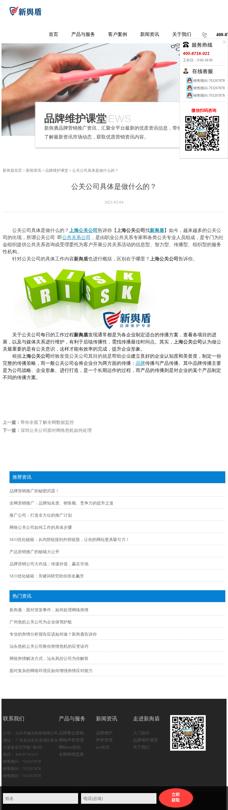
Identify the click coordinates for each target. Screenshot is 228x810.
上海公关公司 (83, 230)
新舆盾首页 (12, 170)
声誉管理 (104, 740)
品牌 (140, 363)
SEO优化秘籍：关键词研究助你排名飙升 (47, 576)
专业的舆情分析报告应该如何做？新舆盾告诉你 (53, 634)
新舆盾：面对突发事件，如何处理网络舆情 (49, 610)
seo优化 (103, 747)
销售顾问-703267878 (209, 81)
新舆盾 (157, 230)
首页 (53, 34)
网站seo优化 (70, 747)
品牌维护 (104, 733)
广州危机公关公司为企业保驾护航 (41, 622)
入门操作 (141, 733)
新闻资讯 (33, 170)
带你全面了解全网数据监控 (47, 422)
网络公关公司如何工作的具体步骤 (41, 527)
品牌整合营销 (71, 733)
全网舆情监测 (71, 754)
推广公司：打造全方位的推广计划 (41, 515)
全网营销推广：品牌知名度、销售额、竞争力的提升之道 (61, 503)
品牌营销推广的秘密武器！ (34, 491)
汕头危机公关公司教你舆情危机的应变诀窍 (49, 646)
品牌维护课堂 (56, 170)
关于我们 (141, 747)
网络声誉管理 (71, 740)
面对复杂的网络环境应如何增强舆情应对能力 (51, 671)
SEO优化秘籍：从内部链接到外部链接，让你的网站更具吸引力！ (70, 539)
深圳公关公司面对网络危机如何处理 (56, 430)
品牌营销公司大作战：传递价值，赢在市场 (49, 564)
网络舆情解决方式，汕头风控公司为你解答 (49, 658)
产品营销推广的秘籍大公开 (34, 552)
